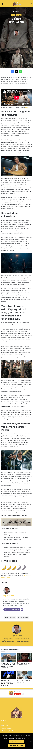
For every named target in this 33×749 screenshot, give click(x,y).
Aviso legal (5, 725)
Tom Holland (23, 617)
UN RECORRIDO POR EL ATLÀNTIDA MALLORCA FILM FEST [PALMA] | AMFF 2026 (8, 665)
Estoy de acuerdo (17, 741)
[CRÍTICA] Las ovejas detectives (23, 681)
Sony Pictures (10, 617)
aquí (26, 107)
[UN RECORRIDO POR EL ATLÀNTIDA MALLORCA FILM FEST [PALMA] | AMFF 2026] (8, 657)
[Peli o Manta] (16, 3)
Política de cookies (7, 728)
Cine (19, 11)
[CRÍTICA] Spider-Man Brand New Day (24, 664)
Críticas (19, 15)
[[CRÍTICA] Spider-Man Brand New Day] (24, 657)
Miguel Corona (16, 38)
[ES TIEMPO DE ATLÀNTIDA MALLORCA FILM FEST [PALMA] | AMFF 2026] (8, 675)
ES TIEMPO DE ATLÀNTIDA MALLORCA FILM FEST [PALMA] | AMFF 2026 (8, 683)
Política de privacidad (8, 731)
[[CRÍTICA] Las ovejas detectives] (24, 675)
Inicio (15, 11)
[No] (31, 741)
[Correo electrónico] (22, 609)
